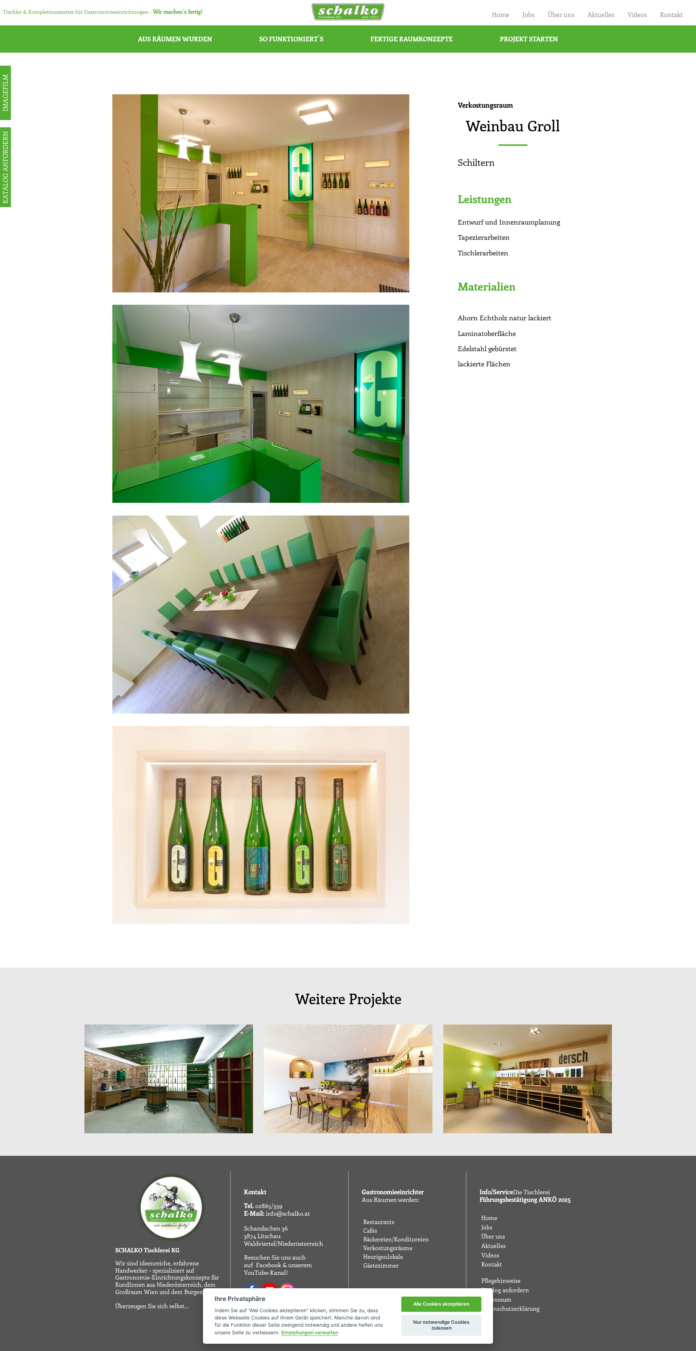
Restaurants (378, 1222)
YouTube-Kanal (265, 1272)
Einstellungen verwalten (309, 1332)
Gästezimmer (381, 1265)
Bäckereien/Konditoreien (396, 1239)
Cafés (370, 1230)
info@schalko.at (288, 1213)
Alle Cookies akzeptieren (441, 1304)
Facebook (268, 1265)
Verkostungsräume (388, 1248)
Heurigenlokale (383, 1256)
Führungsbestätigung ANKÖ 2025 (525, 1199)
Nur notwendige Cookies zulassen (441, 1325)
